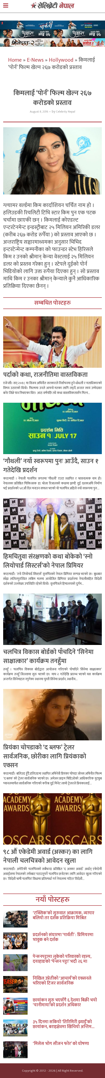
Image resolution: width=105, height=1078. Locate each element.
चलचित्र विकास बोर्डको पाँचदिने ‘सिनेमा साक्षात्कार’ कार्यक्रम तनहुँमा (48, 656)
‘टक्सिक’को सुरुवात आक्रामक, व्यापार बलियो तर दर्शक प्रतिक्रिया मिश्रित (63, 915)
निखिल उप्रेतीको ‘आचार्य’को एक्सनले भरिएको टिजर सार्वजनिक (62, 981)
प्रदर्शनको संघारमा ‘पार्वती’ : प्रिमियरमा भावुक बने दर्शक (63, 937)
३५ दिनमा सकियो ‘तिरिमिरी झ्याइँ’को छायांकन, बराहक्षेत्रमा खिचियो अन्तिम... (63, 1024)
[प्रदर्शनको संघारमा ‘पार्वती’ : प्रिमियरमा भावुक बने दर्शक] (18, 940)
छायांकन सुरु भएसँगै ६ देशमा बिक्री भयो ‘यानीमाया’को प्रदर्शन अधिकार (65, 1003)
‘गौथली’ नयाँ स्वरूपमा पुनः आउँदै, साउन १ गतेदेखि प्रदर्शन (50, 465)
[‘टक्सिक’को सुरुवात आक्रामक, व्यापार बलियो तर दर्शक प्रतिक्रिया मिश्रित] (18, 919)
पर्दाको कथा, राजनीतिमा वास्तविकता (45, 375)
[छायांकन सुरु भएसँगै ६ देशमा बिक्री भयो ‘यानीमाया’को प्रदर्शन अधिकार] (18, 1006)
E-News (35, 60)
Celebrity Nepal (65, 112)
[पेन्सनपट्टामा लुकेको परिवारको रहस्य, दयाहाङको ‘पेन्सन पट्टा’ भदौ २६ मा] (18, 962)
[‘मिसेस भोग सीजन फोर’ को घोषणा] (18, 1049)
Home (15, 60)
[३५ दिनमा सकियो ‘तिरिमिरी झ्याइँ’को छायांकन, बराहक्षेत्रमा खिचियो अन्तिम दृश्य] (18, 1028)
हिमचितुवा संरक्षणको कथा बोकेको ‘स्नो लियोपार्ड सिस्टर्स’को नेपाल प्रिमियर (48, 561)
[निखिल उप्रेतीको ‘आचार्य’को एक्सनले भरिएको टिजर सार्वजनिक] (18, 984)
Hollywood (61, 60)
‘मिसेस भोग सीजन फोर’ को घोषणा (61, 1043)
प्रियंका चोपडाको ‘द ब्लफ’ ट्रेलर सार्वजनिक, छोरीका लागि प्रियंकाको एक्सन (44, 756)
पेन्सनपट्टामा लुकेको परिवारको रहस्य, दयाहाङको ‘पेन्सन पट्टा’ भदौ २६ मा (62, 959)
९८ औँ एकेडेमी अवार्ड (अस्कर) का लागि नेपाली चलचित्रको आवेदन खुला (48, 856)
